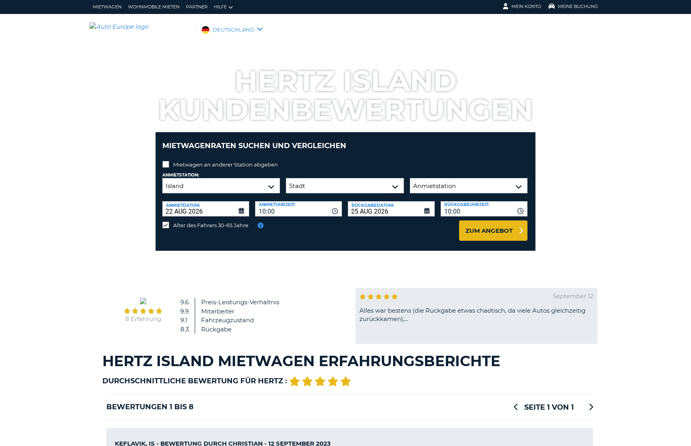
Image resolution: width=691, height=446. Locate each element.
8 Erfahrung (143, 319)
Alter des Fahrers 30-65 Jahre (210, 225)
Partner (197, 7)
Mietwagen (107, 7)
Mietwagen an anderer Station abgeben (225, 164)
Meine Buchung (578, 6)
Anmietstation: (180, 175)
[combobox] (298, 209)
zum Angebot (489, 230)
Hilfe (220, 7)
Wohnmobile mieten (154, 7)
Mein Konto (526, 6)
